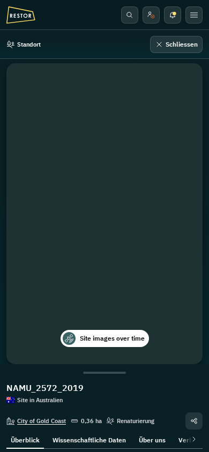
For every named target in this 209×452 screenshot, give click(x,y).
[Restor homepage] (20, 15)
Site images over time (112, 338)
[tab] (25, 439)
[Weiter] (192, 439)
